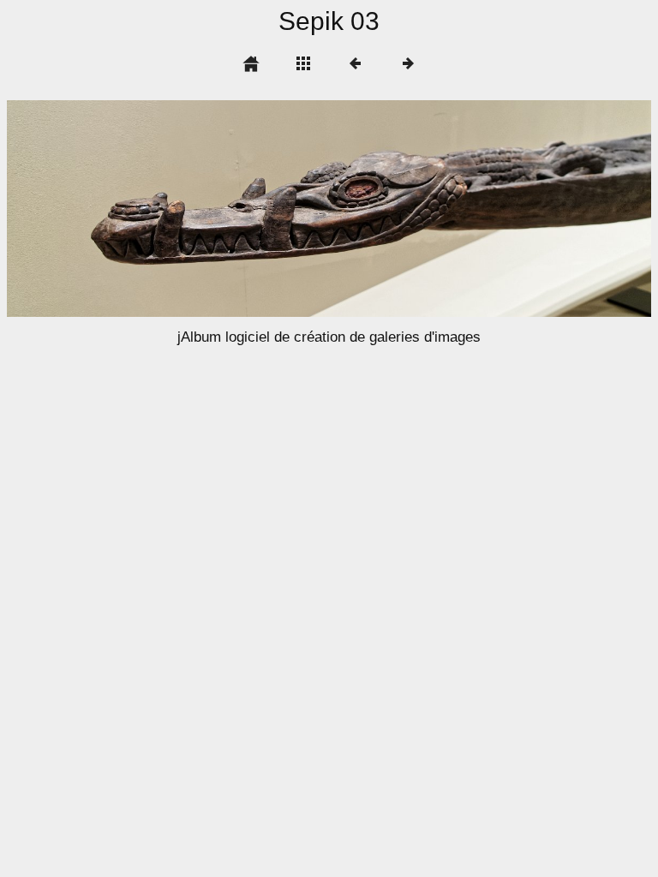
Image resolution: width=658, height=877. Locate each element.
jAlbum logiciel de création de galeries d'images (329, 337)
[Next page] (458, 208)
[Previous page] (136, 208)
